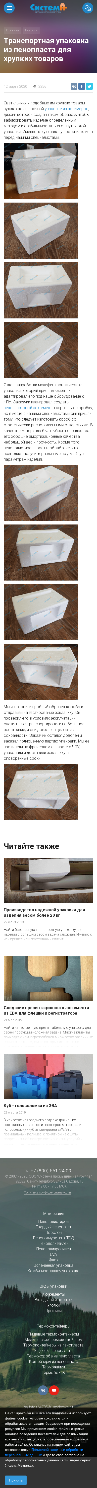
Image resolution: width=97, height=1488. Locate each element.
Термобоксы (53, 1372)
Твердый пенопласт (53, 1227)
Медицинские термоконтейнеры (54, 1339)
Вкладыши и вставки (53, 1299)
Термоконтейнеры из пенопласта (53, 1345)
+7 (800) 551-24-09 (51, 1171)
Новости (31, 30)
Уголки (53, 1305)
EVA (53, 1254)
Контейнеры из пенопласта (53, 1361)
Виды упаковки (53, 1286)
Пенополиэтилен (53, 1243)
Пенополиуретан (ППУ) (53, 1238)
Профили (54, 1310)
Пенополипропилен (53, 1249)
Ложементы (54, 1294)
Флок (53, 1260)
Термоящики (53, 1367)
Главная (12, 30)
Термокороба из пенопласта (53, 1356)
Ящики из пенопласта (53, 1350)
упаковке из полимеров (66, 108)
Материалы (53, 1213)
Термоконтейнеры (53, 1326)
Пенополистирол (53, 1221)
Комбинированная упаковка (53, 1270)
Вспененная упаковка (53, 1265)
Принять (16, 1480)
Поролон (54, 1232)
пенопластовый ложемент (28, 407)
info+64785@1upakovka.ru (51, 1407)
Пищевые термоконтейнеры (53, 1334)
